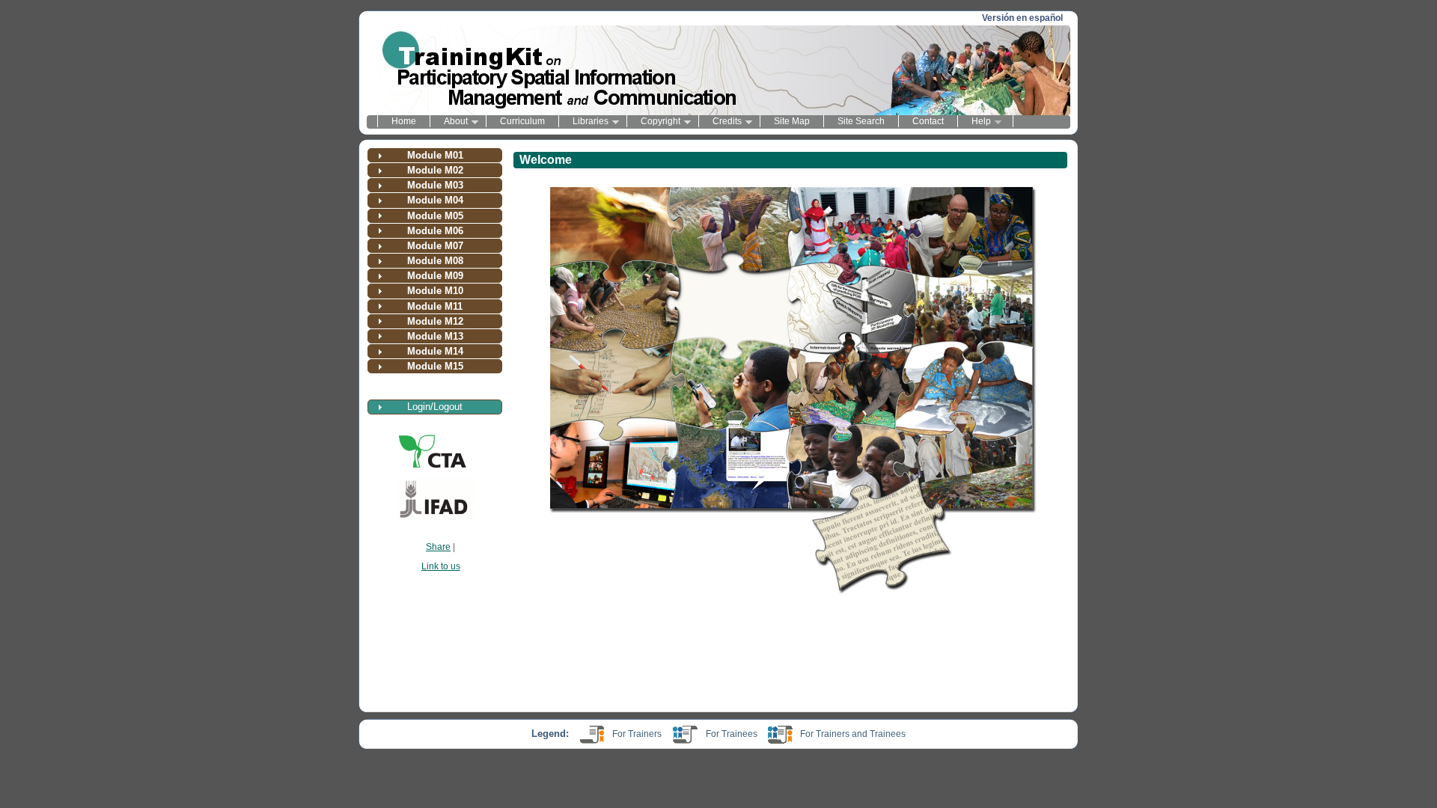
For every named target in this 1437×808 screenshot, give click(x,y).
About (449, 121)
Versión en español (1022, 18)
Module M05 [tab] (435, 215)
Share (438, 547)
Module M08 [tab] (435, 260)
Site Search (861, 121)
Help (974, 121)
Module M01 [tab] (435, 155)
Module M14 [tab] (435, 351)
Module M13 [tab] (435, 336)
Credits (720, 121)
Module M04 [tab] (435, 200)
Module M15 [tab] (435, 366)
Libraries (583, 121)
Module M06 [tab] (435, 230)
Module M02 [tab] (435, 170)
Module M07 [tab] (435, 245)
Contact (928, 121)
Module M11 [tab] (435, 306)
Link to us (440, 566)
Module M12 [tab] (435, 321)
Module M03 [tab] (435, 185)
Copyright (653, 121)
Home (403, 121)
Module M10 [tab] (435, 290)
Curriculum (522, 121)
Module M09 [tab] (435, 275)
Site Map (792, 121)
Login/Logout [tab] (435, 406)
